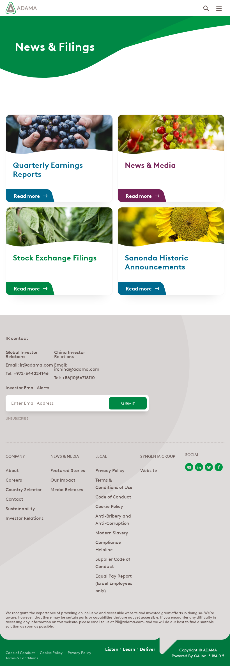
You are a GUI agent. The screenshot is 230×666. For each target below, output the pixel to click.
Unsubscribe (17, 417)
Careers (14, 480)
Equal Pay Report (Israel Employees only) (113, 583)
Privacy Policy (110, 470)
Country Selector (24, 489)
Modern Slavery (111, 532)
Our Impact (62, 480)
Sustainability (20, 508)
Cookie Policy (109, 506)
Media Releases (66, 489)
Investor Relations (24, 518)
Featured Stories (67, 470)
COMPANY (15, 456)
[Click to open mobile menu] (219, 8)
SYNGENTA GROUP (157, 456)
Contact (14, 499)
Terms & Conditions (22, 657)
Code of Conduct (113, 496)
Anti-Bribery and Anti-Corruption (113, 519)
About (12, 470)
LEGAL (101, 456)
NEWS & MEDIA (64, 456)
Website (148, 470)
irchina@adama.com (76, 369)
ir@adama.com (36, 364)
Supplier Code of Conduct (112, 562)
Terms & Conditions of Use (113, 483)
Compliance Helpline (108, 545)
